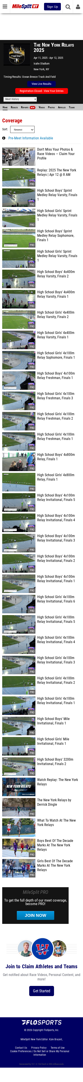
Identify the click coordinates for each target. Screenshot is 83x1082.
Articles (62, 107)
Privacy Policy (38, 1047)
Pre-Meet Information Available (30, 138)
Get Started (41, 991)
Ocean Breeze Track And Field (39, 76)
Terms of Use (58, 1047)
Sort (4, 129)
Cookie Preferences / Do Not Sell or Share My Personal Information (39, 1053)
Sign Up (52, 6)
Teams (72, 107)
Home (5, 107)
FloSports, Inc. (51, 1030)
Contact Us (21, 1047)
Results (14, 107)
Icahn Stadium (42, 63)
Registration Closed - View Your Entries (42, 91)
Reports (27, 107)
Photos (51, 107)
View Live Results (41, 83)
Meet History (12, 99)
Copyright (38, 1030)
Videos (42, 107)
